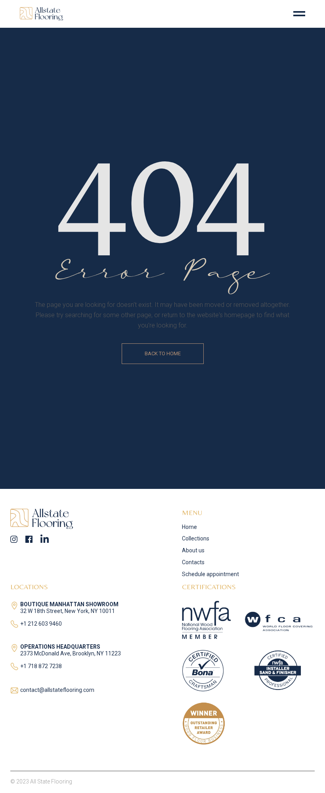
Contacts (193, 562)
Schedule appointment (210, 574)
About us (193, 550)
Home (189, 527)
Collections (195, 538)
